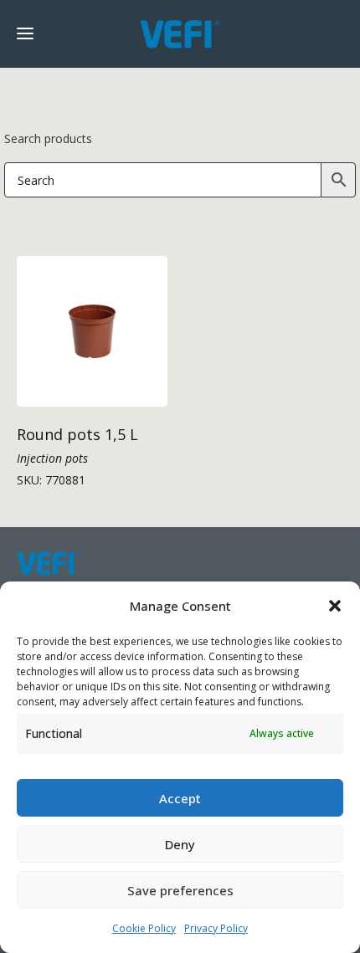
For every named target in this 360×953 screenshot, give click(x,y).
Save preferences (180, 890)
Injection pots (52, 458)
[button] (335, 605)
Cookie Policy (144, 928)
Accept (180, 798)
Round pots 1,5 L (77, 434)
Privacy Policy (216, 928)
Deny (180, 844)
